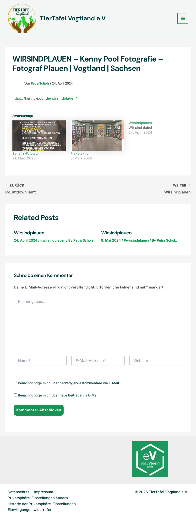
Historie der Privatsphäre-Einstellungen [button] (42, 504)
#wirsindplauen (52, 240)
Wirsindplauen (29, 233)
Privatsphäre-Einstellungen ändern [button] (38, 498)
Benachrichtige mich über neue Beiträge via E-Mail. (58, 395)
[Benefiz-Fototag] (39, 135)
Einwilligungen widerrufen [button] (30, 509)
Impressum (43, 492)
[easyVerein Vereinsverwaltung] (150, 459)
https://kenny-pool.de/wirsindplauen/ (44, 98)
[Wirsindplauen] (158, 127)
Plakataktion (80, 153)
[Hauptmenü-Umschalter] (183, 18)
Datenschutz (18, 492)
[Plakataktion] (97, 135)
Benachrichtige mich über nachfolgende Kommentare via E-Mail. (69, 383)
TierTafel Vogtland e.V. (73, 18)
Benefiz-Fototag (25, 153)
